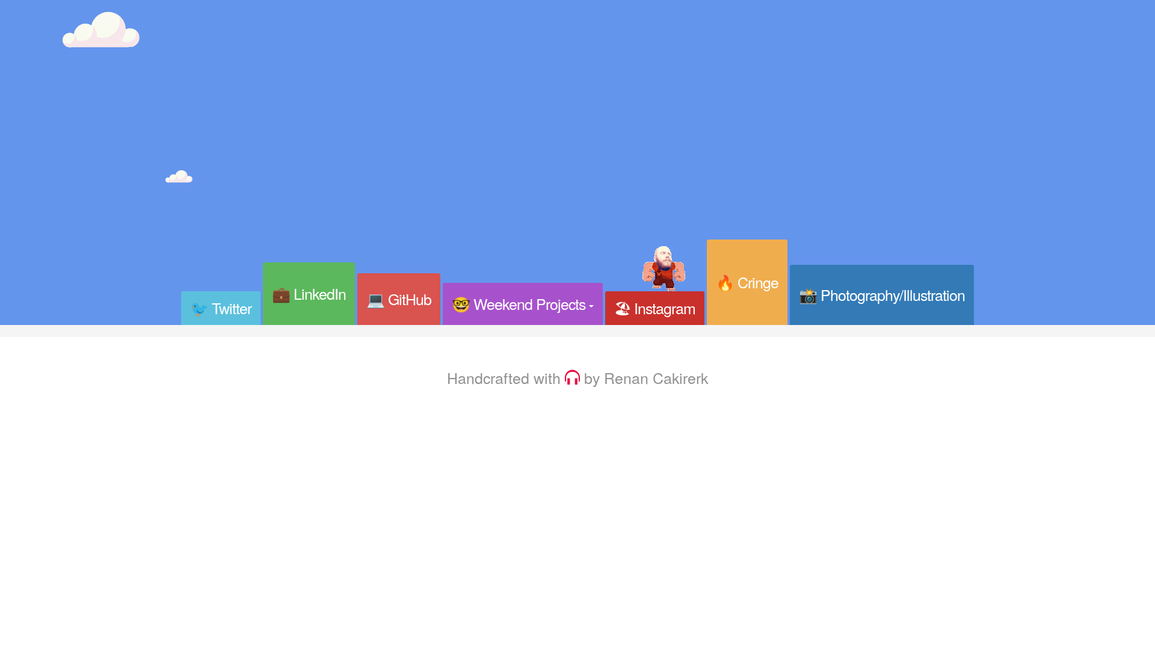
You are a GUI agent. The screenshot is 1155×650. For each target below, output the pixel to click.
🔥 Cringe (747, 281)
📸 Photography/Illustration (882, 294)
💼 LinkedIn (309, 293)
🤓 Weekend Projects (520, 303)
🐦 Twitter (220, 307)
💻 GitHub (398, 298)
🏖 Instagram (654, 307)
